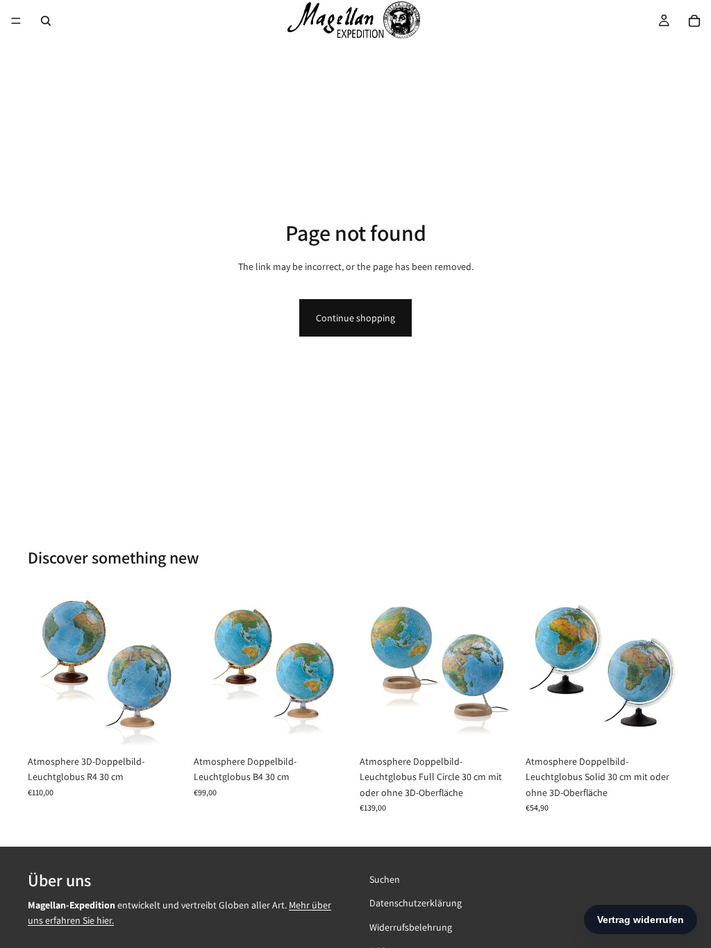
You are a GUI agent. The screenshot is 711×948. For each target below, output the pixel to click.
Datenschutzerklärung (415, 903)
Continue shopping (355, 318)
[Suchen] (46, 21)
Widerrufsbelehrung (410, 926)
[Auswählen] (163, 726)
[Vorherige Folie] (43, 669)
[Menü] (16, 21)
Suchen (384, 879)
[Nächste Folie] (170, 669)
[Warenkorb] (694, 21)
